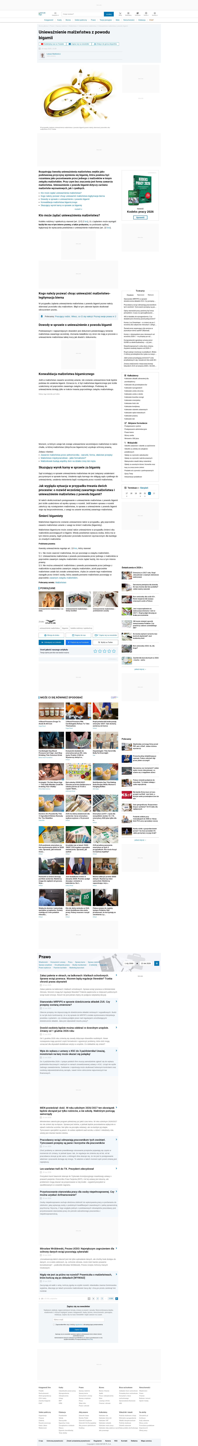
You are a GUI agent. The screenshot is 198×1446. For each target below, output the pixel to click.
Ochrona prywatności (55, 1441)
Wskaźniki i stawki (126, 1412)
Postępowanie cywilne (132, 426)
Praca (70, 962)
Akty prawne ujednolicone (87, 1425)
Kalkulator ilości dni (131, 403)
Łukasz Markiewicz (54, 54)
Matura (61, 1428)
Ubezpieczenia (63, 1396)
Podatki (41, 1391)
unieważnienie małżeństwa (50, 628)
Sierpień (144, 487)
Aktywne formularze (137, 423)
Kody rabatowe (144, 1420)
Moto (117, 20)
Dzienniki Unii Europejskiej (87, 1423)
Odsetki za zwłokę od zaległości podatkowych (136, 450)
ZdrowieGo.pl (143, 1415)
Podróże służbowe (125, 1423)
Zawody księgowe (44, 1401)
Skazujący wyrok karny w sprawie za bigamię (61, 205)
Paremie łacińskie (60, 968)
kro (86, 221)
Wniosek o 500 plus (131, 438)
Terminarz (132, 487)
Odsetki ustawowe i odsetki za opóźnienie (139, 446)
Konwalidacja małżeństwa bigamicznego (59, 202)
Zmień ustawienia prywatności (78, 1441)
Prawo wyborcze (45, 968)
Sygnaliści (103, 965)
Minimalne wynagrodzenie (127, 1418)
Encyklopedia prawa (62, 965)
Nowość (140, 209)
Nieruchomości (128, 20)
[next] (116, 1298)
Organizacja (43, 1415)
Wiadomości (43, 962)
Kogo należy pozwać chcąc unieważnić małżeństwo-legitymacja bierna (73, 196)
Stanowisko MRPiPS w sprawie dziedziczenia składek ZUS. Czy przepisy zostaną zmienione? (139, 300)
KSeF (151, 20)
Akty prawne (83, 1412)
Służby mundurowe (79, 965)
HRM (60, 1403)
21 (145, 493)
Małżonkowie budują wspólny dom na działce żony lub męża (68, 461)
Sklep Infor (82, 1403)
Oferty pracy (143, 1430)
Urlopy (61, 1398)
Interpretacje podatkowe (133, 477)
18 (131, 493)
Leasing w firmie (104, 1401)
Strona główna (43, 26)
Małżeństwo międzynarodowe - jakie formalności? (63, 458)
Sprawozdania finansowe (127, 1401)
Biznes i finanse (104, 1391)
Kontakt (124, 1441)
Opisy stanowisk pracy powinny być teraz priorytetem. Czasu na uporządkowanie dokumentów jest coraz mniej (139, 312)
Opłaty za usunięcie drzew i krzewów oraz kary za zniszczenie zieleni (139, 465)
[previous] (89, 1298)
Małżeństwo (73, 26)
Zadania (41, 1420)
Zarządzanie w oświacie (66, 1425)
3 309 (111, 1298)
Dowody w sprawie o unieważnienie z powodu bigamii (65, 199)
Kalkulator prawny (131, 416)
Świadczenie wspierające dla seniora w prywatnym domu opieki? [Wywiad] (138, 329)
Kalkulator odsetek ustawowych (136, 409)
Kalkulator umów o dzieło (133, 394)
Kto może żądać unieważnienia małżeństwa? (61, 193)
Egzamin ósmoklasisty (66, 1430)
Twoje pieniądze (106, 20)
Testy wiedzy (63, 1433)
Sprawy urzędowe (45, 965)
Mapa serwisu (146, 1441)
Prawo (93, 20)
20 (140, 493)
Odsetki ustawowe (125, 1425)
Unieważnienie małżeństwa (87, 26)
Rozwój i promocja (45, 1423)
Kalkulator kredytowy (132, 406)
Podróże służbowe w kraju (127, 1415)
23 (154, 493)
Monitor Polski (83, 1418)
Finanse (141, 1396)
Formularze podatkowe (146, 1425)
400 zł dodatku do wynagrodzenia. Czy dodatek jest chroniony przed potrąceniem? (139, 318)
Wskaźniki (132, 442)
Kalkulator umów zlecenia (133, 391)
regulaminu (78, 1324)
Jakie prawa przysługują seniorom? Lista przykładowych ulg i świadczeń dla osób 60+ (140, 359)
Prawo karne (129, 432)
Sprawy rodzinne (61, 26)
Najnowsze (140, 295)
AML (120, 1403)
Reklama (134, 1441)
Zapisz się (78, 1330)
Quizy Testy (128, 474)
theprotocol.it (143, 1428)
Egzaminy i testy (64, 1423)
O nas (41, 1441)
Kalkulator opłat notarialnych (134, 413)
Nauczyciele (63, 1420)
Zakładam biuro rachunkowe (128, 1391)
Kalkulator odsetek (105, 1423)
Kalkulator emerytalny (132, 400)
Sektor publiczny (81, 20)
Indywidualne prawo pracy (67, 1391)
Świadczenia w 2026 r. (132, 567)
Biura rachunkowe (125, 1387)
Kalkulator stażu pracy (106, 1425)
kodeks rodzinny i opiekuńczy (81, 628)
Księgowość (48, 20)
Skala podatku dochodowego (128, 1428)
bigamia (65, 628)
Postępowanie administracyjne (135, 429)
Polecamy (126, 738)
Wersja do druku (53, 635)
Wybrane (151, 295)
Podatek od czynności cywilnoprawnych (139, 470)
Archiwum (142, 1418)
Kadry (59, 20)
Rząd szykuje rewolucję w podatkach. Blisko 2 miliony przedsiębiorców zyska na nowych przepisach (140, 353)
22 (149, 493)
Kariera (108, 1441)
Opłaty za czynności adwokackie (136, 455)
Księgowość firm (45, 1387)
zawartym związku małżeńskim (63, 578)
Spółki (101, 1393)
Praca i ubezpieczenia (106, 1396)
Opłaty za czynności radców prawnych (138, 458)
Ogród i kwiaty (143, 1401)
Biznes (68, 20)
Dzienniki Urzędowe (85, 1420)
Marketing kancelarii (76, 968)
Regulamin (98, 1441)
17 (127, 493)
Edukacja (141, 20)
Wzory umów (129, 435)
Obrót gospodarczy (45, 1396)
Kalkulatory (132, 375)
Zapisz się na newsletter (108, 635)
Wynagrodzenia (64, 1393)
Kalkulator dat (129, 419)
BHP (60, 1401)
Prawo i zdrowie (84, 1406)
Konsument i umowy (58, 962)
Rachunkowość (44, 1393)
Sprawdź (140, 217)
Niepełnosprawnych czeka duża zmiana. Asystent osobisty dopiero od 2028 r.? (138, 347)
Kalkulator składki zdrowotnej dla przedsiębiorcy (136, 380)
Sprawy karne (80, 962)
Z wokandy (93, 965)
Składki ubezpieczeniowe (127, 1420)
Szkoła (61, 1418)
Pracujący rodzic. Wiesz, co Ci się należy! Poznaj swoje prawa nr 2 (85, 316)
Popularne (130, 295)
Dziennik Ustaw (84, 1415)
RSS (115, 1441)
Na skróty (142, 1412)
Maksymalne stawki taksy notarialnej (137, 461)
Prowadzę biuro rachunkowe (128, 1393)
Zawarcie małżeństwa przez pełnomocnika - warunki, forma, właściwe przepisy (76, 455)
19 (136, 493)
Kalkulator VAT (103, 1420)
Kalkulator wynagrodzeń (133, 388)
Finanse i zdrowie (104, 1403)
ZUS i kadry (42, 1398)
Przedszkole (63, 1415)
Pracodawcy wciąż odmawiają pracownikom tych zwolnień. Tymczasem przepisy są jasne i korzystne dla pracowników (140, 306)
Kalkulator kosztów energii (134, 397)
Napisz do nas (80, 635)
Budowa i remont (144, 1398)
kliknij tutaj (90, 1339)
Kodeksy (81, 1428)
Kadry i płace (43, 1425)
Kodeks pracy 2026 (140, 211)
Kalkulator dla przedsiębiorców (135, 385)
